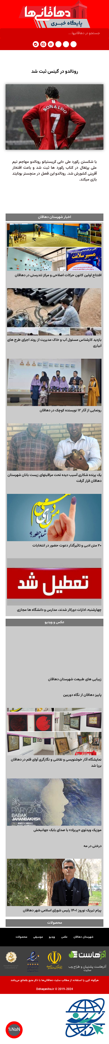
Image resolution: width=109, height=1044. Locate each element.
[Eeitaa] (43, 44)
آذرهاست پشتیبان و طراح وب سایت (87, 968)
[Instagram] (66, 44)
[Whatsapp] (58, 44)
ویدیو (52, 937)
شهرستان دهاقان (83, 937)
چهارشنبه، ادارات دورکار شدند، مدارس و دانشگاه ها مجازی (59, 610)
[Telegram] (73, 44)
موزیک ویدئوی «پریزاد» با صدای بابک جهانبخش (67, 830)
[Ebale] (36, 44)
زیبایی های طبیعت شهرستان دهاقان (74, 679)
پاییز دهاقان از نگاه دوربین (82, 695)
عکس (64, 937)
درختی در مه (92, 846)
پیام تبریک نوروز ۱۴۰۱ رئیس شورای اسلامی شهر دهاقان (62, 910)
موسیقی (38, 937)
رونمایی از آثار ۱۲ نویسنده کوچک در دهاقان (70, 410)
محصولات (21, 937)
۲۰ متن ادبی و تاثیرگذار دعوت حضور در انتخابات (66, 545)
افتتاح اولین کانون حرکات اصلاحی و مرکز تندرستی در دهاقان (58, 275)
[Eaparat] (51, 44)
